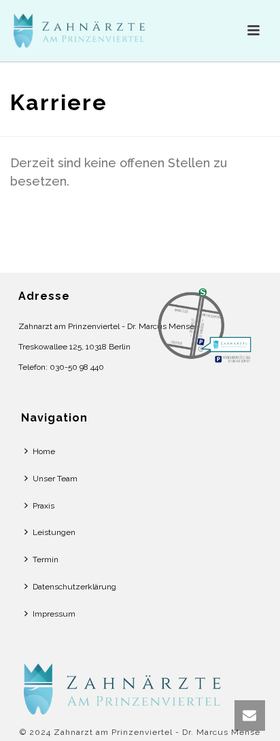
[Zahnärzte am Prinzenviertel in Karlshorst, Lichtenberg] (126, 688)
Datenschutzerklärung (74, 586)
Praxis (43, 506)
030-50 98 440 (77, 367)
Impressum (54, 614)
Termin (45, 559)
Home (44, 451)
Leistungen (54, 532)
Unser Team (55, 478)
